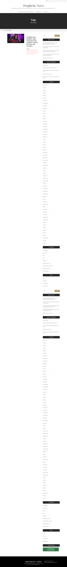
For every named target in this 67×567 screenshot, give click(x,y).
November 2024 (45, 131)
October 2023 (45, 162)
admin (28, 48)
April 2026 (44, 95)
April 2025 (44, 118)
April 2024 (44, 147)
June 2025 (44, 113)
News (27, 35)
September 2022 (45, 180)
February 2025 (45, 123)
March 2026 (44, 353)
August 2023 (45, 167)
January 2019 (45, 214)
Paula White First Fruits (46, 263)
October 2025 (45, 105)
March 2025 (44, 121)
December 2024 (45, 129)
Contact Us (46, 11)
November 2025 (45, 103)
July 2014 (44, 243)
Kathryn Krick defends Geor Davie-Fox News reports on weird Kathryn (51, 47)
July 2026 (44, 87)
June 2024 (44, 142)
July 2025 (44, 366)
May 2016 (44, 232)
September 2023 (45, 165)
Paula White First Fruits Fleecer (48, 265)
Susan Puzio (28, 54)
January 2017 (45, 230)
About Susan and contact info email (26, 11)
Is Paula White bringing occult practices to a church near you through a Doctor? (51, 55)
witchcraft (32, 54)
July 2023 (44, 170)
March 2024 (44, 149)
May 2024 (44, 144)
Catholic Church (32, 49)
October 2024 (45, 134)
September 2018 (45, 219)
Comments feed (45, 283)
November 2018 (45, 217)
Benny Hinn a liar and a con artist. (48, 57)
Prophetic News (33, 5)
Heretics (47, 65)
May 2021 (44, 199)
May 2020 (44, 206)
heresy (37, 50)
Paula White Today (46, 271)
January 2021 (45, 201)
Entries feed (45, 280)
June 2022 (44, 183)
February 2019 (45, 467)
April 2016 (44, 235)
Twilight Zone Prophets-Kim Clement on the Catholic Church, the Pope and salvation (32, 41)
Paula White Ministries (46, 268)
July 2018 (44, 222)
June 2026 (44, 90)
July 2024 (44, 139)
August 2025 (45, 108)
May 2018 (44, 227)
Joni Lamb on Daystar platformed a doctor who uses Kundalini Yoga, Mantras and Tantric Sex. (51, 51)
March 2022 (44, 186)
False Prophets (28, 50)
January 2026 (45, 100)
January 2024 (45, 155)
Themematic (55, 562)
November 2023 (45, 160)
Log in (44, 278)
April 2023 (44, 173)
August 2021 (45, 196)
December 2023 (45, 157)
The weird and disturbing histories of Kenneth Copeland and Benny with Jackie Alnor (50, 43)
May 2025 (44, 116)
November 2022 (45, 178)
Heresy (44, 255)
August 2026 (45, 85)
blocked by (52, 549)
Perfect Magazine (49, 562)
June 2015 (44, 240)
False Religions (45, 250)
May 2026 (44, 92)
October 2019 (45, 209)
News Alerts (38, 11)
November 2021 (45, 191)
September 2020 (45, 204)
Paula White (45, 260)
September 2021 (45, 193)
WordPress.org (45, 286)
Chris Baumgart (45, 74)
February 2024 (45, 152)
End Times (36, 49)
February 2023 (45, 175)
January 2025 (45, 126)
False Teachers (33, 50)
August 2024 (45, 136)
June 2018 (44, 480)
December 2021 (45, 188)
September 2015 (45, 237)
